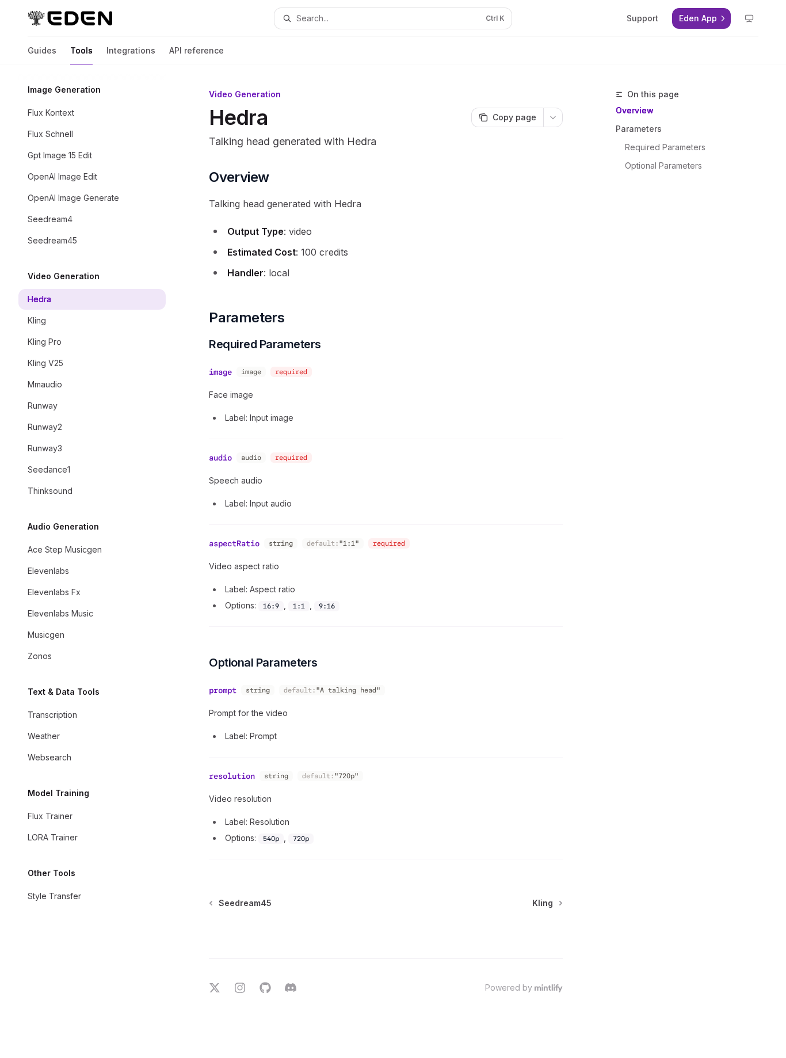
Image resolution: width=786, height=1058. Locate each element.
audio (220, 457)
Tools (81, 50)
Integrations (130, 50)
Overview (635, 110)
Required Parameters (665, 147)
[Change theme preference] (749, 18)
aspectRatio (234, 543)
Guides (42, 50)
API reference (196, 50)
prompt (222, 690)
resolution (232, 776)
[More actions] (553, 117)
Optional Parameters (663, 165)
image (220, 371)
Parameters (639, 129)
